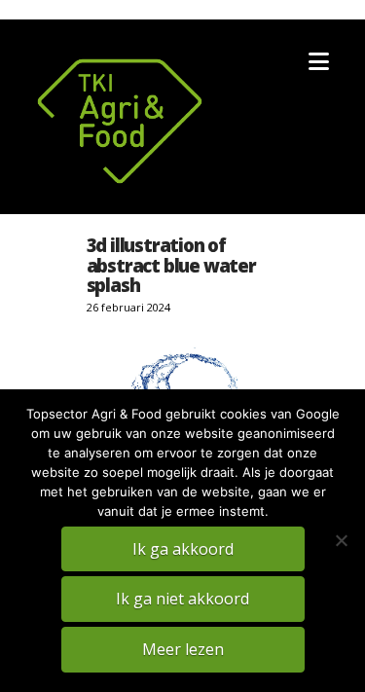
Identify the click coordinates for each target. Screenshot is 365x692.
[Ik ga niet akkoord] (340, 540)
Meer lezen (183, 649)
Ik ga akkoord (183, 549)
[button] (319, 61)
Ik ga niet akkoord (182, 598)
